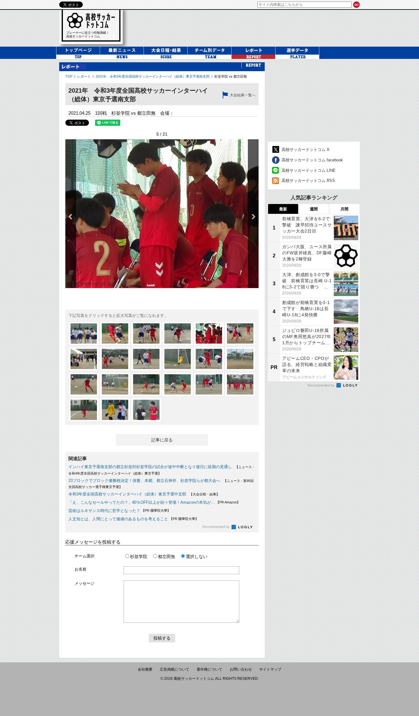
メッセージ (84, 583)
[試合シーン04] (177, 333)
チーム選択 (84, 556)
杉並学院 (138, 556)
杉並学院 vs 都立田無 (230, 76)
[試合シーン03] (146, 333)
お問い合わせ (241, 669)
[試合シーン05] (209, 333)
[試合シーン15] (146, 384)
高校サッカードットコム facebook (312, 160)
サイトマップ (270, 669)
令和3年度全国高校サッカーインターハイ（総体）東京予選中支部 (127, 494)
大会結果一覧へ (243, 95)
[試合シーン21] (146, 410)
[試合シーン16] (177, 384)
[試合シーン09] (146, 359)
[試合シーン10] (177, 359)
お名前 (80, 569)
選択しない (196, 556)
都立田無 (166, 556)
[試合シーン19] (83, 410)
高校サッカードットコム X (305, 149)
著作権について (209, 669)
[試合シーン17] (209, 384)
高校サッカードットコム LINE (309, 170)
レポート (84, 76)
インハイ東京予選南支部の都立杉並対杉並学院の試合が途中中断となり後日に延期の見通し (150, 466)
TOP (68, 76)
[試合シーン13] (83, 384)
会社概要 (145, 669)
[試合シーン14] (115, 384)
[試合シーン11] (209, 359)
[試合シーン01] (83, 333)
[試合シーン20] (115, 410)
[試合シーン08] (115, 359)
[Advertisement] (247, 27)
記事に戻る (162, 439)
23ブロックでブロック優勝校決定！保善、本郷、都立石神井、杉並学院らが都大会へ (144, 480)
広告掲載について (174, 669)
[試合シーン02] (115, 333)
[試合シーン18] (240, 384)
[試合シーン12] (240, 359)
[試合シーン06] (240, 333)
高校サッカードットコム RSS (308, 180)
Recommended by (216, 527)
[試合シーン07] (83, 359)
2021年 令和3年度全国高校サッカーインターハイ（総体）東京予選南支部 (153, 76)
